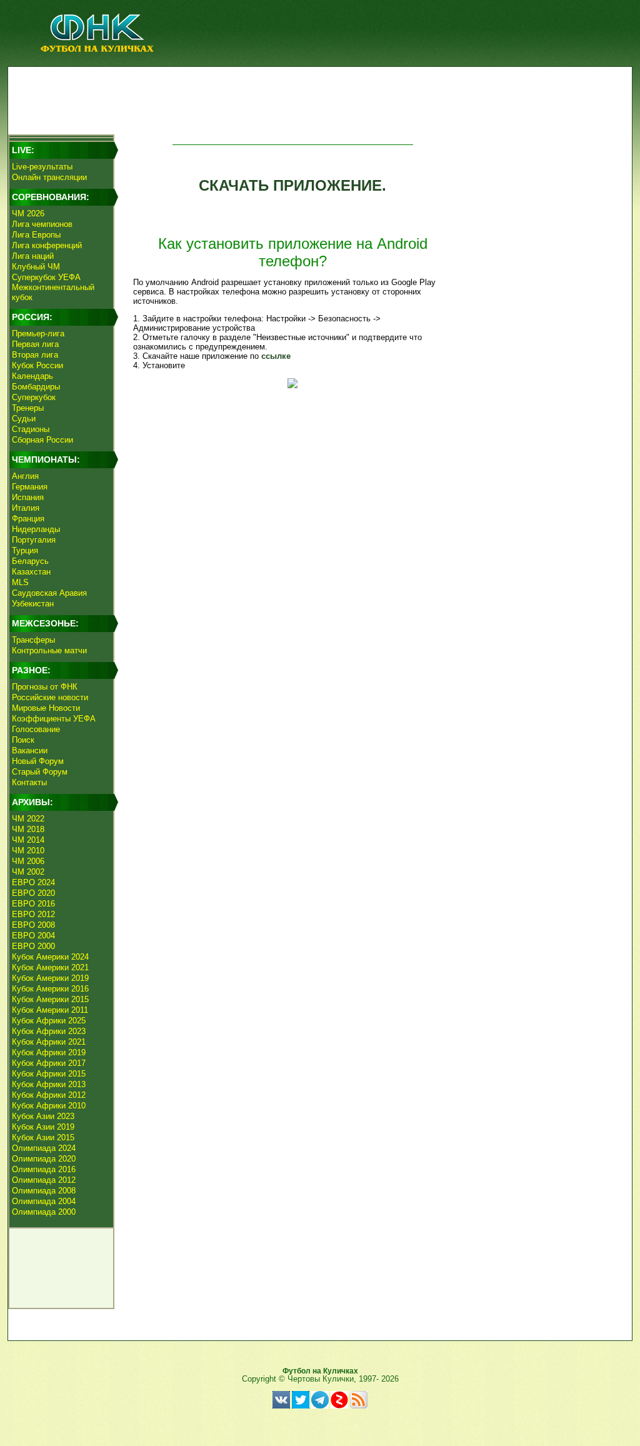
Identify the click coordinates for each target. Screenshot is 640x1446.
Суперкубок (34, 397)
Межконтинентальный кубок (53, 292)
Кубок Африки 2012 (49, 1095)
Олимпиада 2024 (44, 1148)
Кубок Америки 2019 (50, 978)
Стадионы (30, 429)
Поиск (23, 740)
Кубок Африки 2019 (49, 1052)
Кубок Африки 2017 (49, 1063)
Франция (28, 518)
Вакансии (30, 750)
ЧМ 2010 (28, 850)
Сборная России (42, 439)
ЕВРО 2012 (33, 914)
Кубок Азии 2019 (43, 1127)
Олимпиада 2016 (44, 1169)
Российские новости (50, 697)
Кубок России (37, 365)
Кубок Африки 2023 (49, 1031)
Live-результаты (42, 166)
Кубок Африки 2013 (49, 1084)
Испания (28, 497)
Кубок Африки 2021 (49, 1042)
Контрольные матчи (49, 650)
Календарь (32, 376)
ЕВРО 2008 (33, 925)
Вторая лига (35, 354)
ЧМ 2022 (28, 818)
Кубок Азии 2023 (43, 1116)
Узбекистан (33, 603)
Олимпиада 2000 (44, 1212)
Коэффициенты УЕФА (54, 718)
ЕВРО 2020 (33, 893)
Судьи (24, 418)
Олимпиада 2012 (44, 1180)
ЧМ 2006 (28, 861)
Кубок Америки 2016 (50, 988)
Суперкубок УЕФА (46, 277)
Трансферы (33, 640)
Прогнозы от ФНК (45, 686)
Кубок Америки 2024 (50, 956)
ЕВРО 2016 (33, 903)
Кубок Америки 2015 (50, 999)
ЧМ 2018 (28, 829)
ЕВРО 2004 (33, 935)
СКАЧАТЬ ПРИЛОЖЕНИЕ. (292, 185)
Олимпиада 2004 (44, 1201)
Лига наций (33, 256)
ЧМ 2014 (28, 840)
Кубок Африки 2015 (49, 1073)
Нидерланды (36, 529)
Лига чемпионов (42, 224)
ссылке (276, 356)
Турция (25, 550)
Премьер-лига (38, 333)
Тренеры (28, 408)
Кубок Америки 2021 (50, 967)
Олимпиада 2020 (44, 1158)
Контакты (29, 782)
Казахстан (31, 571)
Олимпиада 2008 (44, 1190)
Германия (30, 486)
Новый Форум (38, 761)
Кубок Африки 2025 (49, 1020)
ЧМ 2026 (28, 213)
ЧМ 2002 (28, 871)
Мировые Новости (46, 708)
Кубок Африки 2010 (49, 1105)
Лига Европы (36, 234)
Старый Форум (40, 771)
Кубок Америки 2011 (50, 1010)
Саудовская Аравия (49, 593)
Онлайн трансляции (49, 177)
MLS (20, 582)
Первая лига (35, 344)
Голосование (36, 729)
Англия (25, 476)
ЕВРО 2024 (33, 882)
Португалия (34, 540)
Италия (25, 508)
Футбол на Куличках (320, 1371)
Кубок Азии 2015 (43, 1137)
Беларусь (30, 561)
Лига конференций (47, 245)
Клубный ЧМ (36, 266)
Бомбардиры (36, 386)
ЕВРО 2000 (33, 946)
